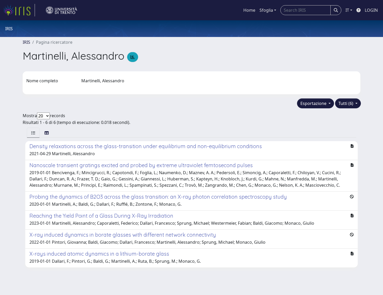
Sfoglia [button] (266, 10)
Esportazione (314, 103)
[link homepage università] (61, 10)
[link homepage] (19, 10)
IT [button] (347, 10)
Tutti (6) (346, 103)
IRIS (26, 42)
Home (249, 10)
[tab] (33, 133)
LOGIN (371, 10)
